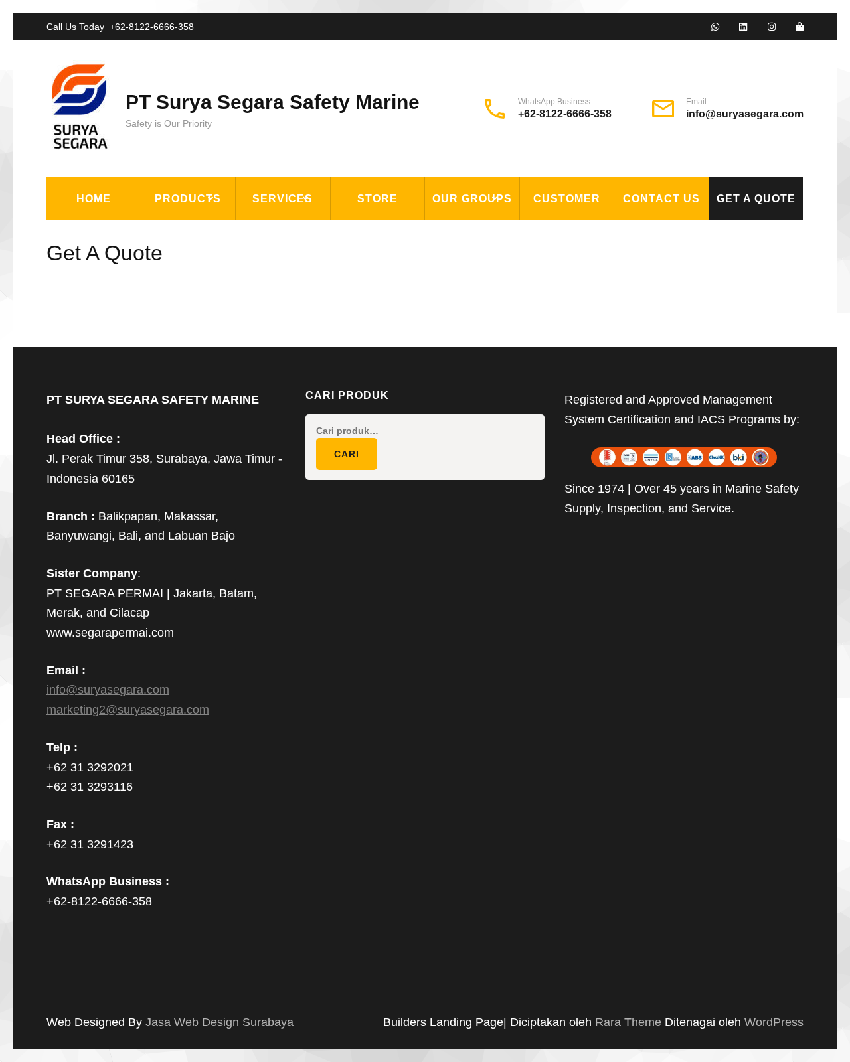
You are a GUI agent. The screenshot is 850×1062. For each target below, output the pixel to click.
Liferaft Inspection (303, 235)
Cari (346, 454)
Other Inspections (299, 326)
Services (282, 198)
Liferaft (176, 387)
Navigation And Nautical (221, 418)
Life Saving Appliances (216, 326)
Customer (566, 198)
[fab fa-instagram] (772, 27)
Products (188, 198)
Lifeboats (179, 357)
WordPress (774, 1022)
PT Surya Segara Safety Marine (273, 102)
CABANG (455, 235)
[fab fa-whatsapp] (715, 27)
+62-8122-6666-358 (152, 26)
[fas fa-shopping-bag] (800, 27)
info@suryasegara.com (745, 113)
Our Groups (472, 198)
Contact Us (661, 198)
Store (377, 198)
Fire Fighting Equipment (222, 265)
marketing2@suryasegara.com (127, 709)
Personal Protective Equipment (212, 457)
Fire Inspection (290, 296)
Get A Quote (756, 198)
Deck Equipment (197, 235)
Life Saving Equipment (215, 296)
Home (93, 198)
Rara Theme (630, 1022)
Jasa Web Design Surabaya (219, 1022)
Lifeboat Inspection (303, 265)
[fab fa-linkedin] (743, 27)
